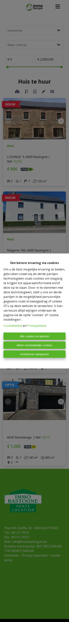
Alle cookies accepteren (34, 336)
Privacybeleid (36, 326)
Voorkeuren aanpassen (34, 354)
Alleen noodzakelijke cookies (34, 345)
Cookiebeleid (12, 326)
